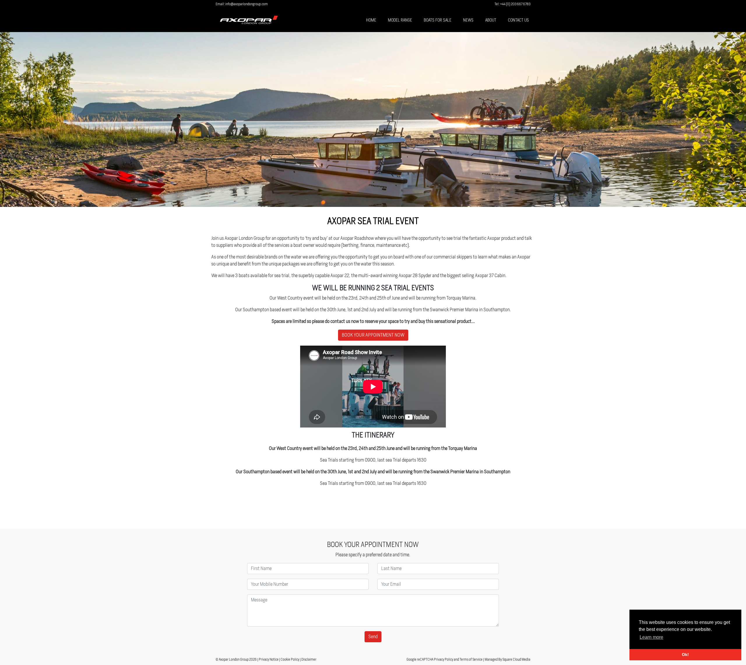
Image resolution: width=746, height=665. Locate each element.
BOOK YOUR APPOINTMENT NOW (373, 335)
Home (371, 20)
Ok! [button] (685, 654)
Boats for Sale (437, 20)
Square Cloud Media (516, 659)
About (490, 20)
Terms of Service (471, 659)
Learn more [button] (651, 637)
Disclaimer (308, 659)
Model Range (400, 20)
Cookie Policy (290, 659)
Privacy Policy (443, 659)
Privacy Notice (269, 659)
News (468, 20)
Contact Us (518, 20)
